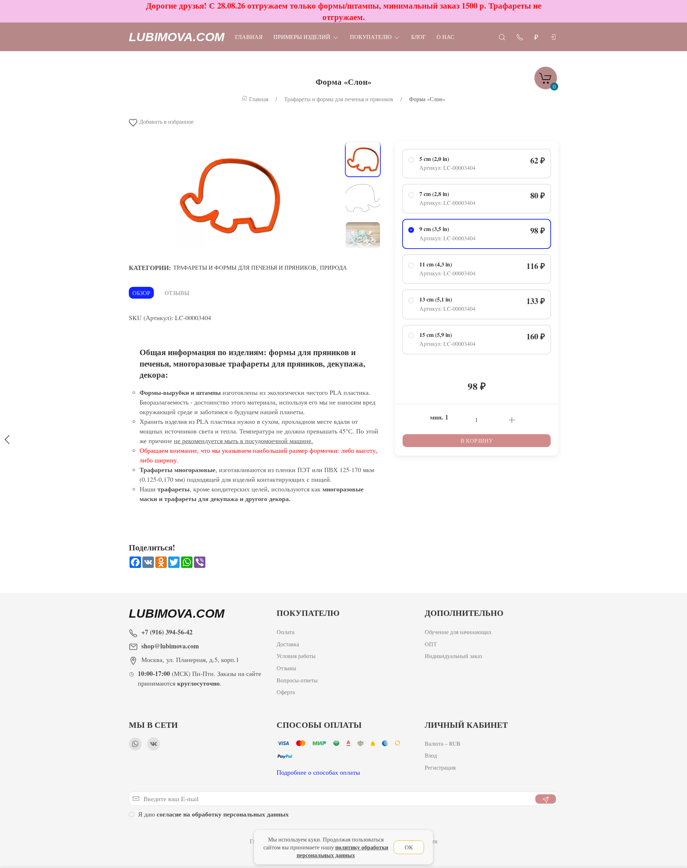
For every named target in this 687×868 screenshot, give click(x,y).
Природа (333, 267)
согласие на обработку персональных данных (223, 814)
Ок (409, 847)
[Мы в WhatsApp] (135, 743)
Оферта (286, 692)
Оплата (285, 632)
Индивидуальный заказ (453, 655)
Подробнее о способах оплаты (318, 772)
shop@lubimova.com (170, 646)
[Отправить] (545, 799)
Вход (431, 755)
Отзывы (177, 292)
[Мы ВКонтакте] (153, 743)
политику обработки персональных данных (342, 851)
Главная (249, 36)
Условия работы (296, 655)
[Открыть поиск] (502, 36)
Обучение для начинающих (459, 632)
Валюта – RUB (443, 743)
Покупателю (370, 36)
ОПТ (432, 643)
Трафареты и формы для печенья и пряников (244, 267)
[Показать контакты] (520, 36)
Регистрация (440, 767)
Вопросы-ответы (297, 679)
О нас (445, 36)
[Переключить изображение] (363, 159)
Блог (418, 36)
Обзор (141, 292)
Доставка (288, 643)
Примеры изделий (301, 36)
